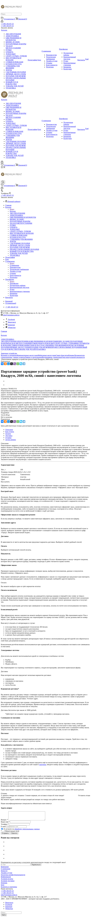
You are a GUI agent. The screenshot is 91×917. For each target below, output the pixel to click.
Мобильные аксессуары (47, 355)
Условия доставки (7, 881)
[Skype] (21, 363)
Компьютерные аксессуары (27, 355)
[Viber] (14, 363)
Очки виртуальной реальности (73, 357)
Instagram (11, 325)
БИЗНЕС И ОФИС (63, 341)
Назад (12, 209)
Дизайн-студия (6, 873)
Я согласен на (22, 829)
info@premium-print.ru (11, 315)
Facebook (11, 319)
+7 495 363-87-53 (7, 24)
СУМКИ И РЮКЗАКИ (19, 345)
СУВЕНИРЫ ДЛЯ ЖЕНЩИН (55, 345)
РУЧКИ (34, 343)
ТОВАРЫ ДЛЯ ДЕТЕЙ (27, 349)
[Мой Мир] (8, 363)
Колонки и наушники (9, 355)
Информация (6, 877)
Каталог (13, 211)
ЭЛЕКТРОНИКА (23, 341)
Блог (2, 885)
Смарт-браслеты (62, 355)
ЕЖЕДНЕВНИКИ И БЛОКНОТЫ (43, 341)
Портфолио (14, 283)
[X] (11, 363)
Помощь (4, 883)
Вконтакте (12, 322)
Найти (4, 915)
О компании (14, 265)
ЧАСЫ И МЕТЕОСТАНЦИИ (19, 343)
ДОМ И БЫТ (49, 343)
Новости (4, 871)
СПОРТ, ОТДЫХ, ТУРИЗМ (64, 343)
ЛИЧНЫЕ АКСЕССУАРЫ (20, 347)
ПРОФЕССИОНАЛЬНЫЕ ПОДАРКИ (65, 347)
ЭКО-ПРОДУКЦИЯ (8, 341)
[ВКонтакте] (2, 363)
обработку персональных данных (27, 829)
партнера (42, 764)
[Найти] (2, 16)
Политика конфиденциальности (13, 875)
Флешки (71, 355)
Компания (5, 867)
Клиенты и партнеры (9, 887)
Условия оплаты (7, 879)
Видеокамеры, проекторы (51, 357)
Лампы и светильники (33, 357)
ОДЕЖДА (40, 343)
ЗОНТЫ (70, 345)
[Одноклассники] (5, 363)
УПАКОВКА (41, 349)
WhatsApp (12, 327)
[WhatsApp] (17, 363)
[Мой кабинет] (2, 22)
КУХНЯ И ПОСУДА (36, 345)
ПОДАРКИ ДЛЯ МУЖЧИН (40, 347)
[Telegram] (24, 363)
